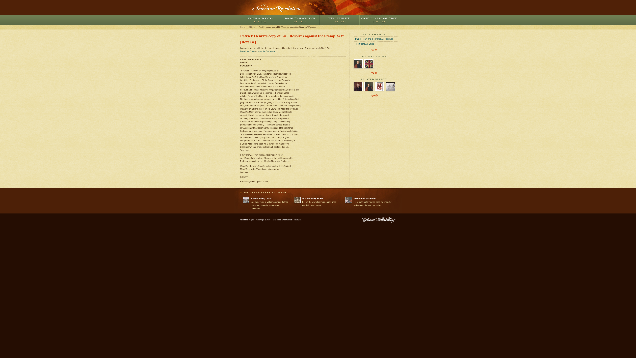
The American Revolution (276, 7)
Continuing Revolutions (379, 20)
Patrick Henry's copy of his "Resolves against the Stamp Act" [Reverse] (287, 27)
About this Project (247, 220)
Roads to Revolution (300, 20)
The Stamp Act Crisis (364, 44)
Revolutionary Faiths (312, 198)
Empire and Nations (260, 20)
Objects (252, 27)
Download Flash (247, 51)
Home (242, 27)
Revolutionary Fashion (365, 198)
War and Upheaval (339, 20)
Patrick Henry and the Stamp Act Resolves (374, 39)
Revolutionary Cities (261, 198)
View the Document (266, 51)
